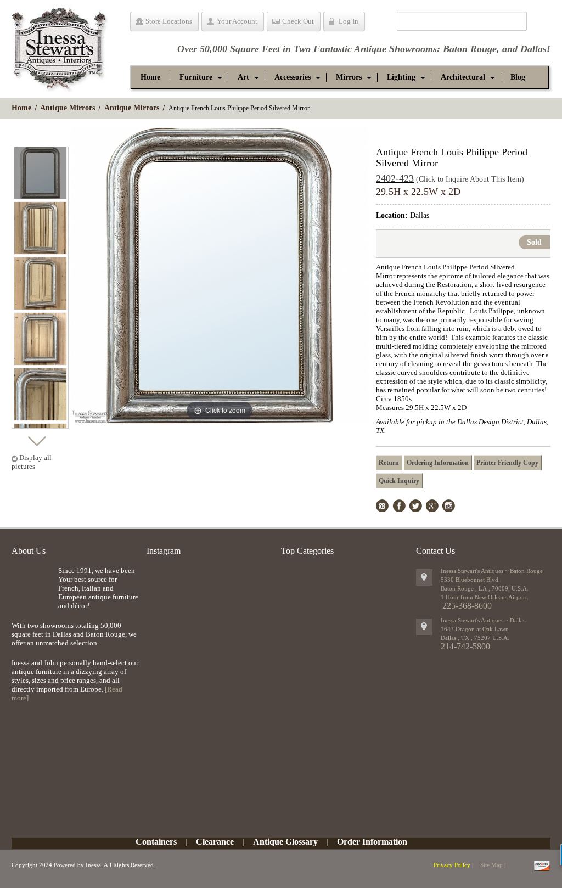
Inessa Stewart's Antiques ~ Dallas (483, 620)
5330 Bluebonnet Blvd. (470, 579)
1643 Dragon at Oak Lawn (475, 629)
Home (21, 108)
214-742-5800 (465, 646)
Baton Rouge (470, 48)
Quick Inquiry (399, 481)
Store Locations (168, 21)
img (32, 584)
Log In (348, 21)
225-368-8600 (467, 605)
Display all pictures (32, 461)
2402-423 (395, 178)
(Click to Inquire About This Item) (470, 179)
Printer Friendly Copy (507, 463)
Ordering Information (438, 463)
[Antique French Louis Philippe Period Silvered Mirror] (40, 173)
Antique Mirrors (67, 108)
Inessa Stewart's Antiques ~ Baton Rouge (492, 570)
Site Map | (492, 865)
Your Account (237, 21)
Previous (36, 137)
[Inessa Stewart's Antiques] (60, 46)
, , (475, 637)
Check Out (298, 21)
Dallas (533, 48)
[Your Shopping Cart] (381, 23)
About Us (29, 550)
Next (36, 438)
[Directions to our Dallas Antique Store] (424, 627)
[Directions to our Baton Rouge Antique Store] (424, 577)
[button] (196, 77)
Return (389, 463)
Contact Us (435, 550)
